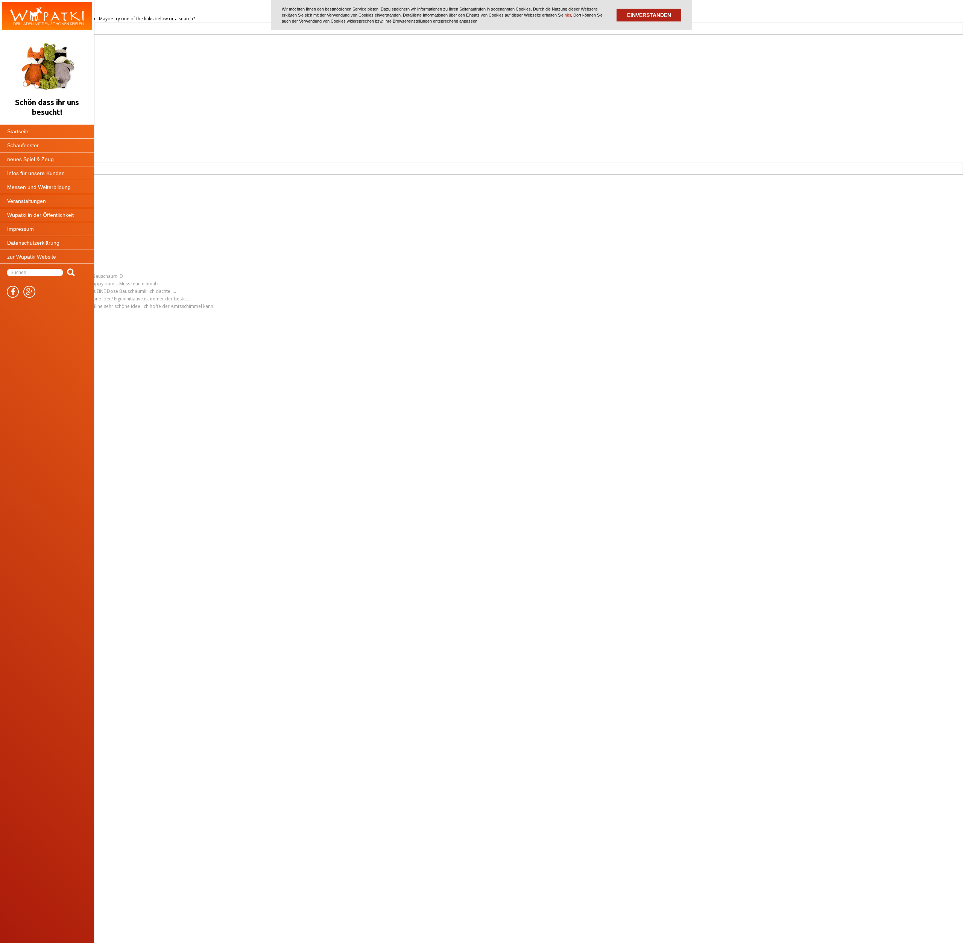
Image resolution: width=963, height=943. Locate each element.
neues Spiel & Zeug (30, 159)
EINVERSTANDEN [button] (649, 15)
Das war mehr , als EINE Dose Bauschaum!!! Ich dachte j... (116, 291)
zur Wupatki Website (31, 257)
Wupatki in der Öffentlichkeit (40, 215)
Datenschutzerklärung (33, 243)
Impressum (20, 229)
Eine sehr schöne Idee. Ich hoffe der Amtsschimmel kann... (155, 306)
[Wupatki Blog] (47, 16)
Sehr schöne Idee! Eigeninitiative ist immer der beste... (132, 299)
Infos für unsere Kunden (36, 173)
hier (568, 15)
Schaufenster (23, 145)
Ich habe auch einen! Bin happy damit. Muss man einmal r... (100, 283)
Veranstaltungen (26, 201)
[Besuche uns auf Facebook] (13, 292)
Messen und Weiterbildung (39, 187)
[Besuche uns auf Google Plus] (29, 292)
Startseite (18, 131)
